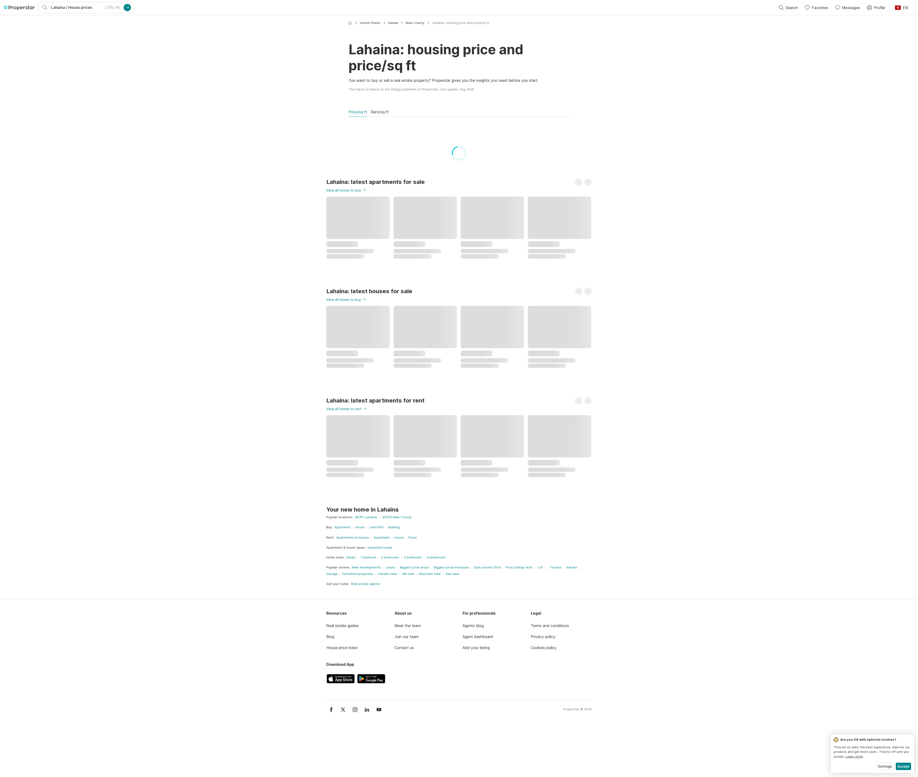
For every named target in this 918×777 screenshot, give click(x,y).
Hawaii (393, 23)
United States (370, 23)
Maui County (415, 23)
